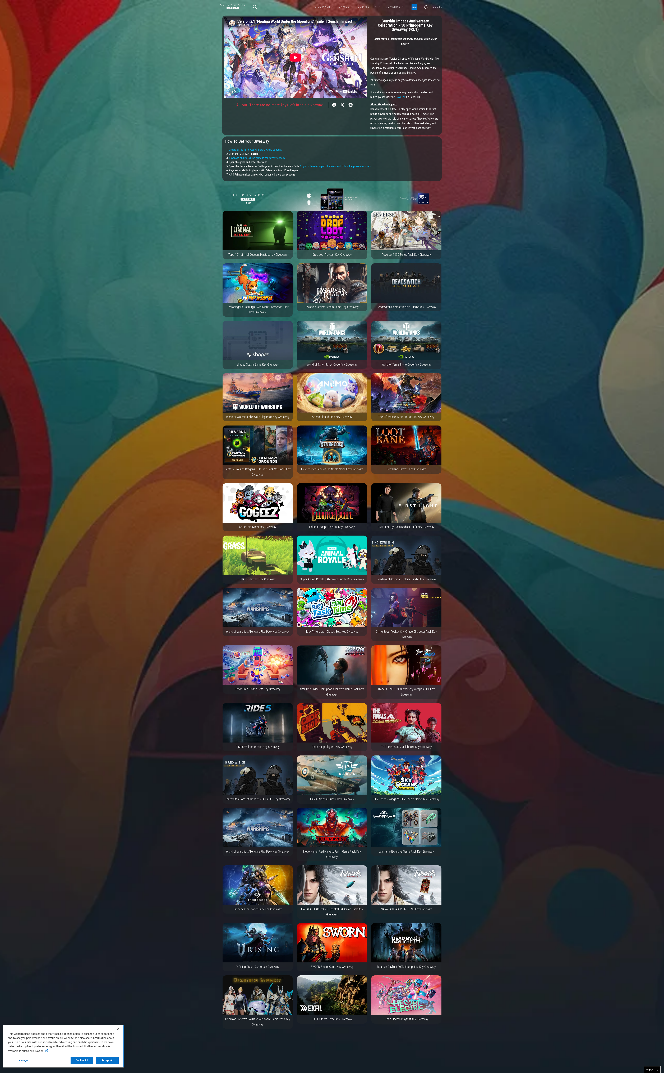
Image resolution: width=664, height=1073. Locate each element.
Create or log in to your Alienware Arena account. (255, 149)
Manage (23, 1060)
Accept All (107, 1060)
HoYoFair (400, 97)
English (649, 1069)
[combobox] (652, 1069)
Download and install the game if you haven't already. (257, 158)
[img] (254, 6)
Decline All (82, 1060)
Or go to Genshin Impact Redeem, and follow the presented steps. (336, 166)
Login (438, 7)
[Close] (118, 1029)
